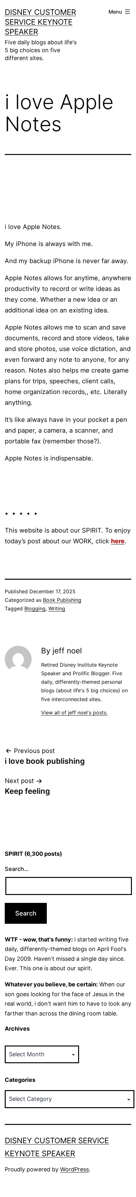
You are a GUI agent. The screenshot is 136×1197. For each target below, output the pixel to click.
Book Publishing (62, 600)
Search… (17, 869)
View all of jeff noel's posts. (74, 712)
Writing (56, 608)
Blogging (35, 608)
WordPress (74, 1169)
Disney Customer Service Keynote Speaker (40, 22)
